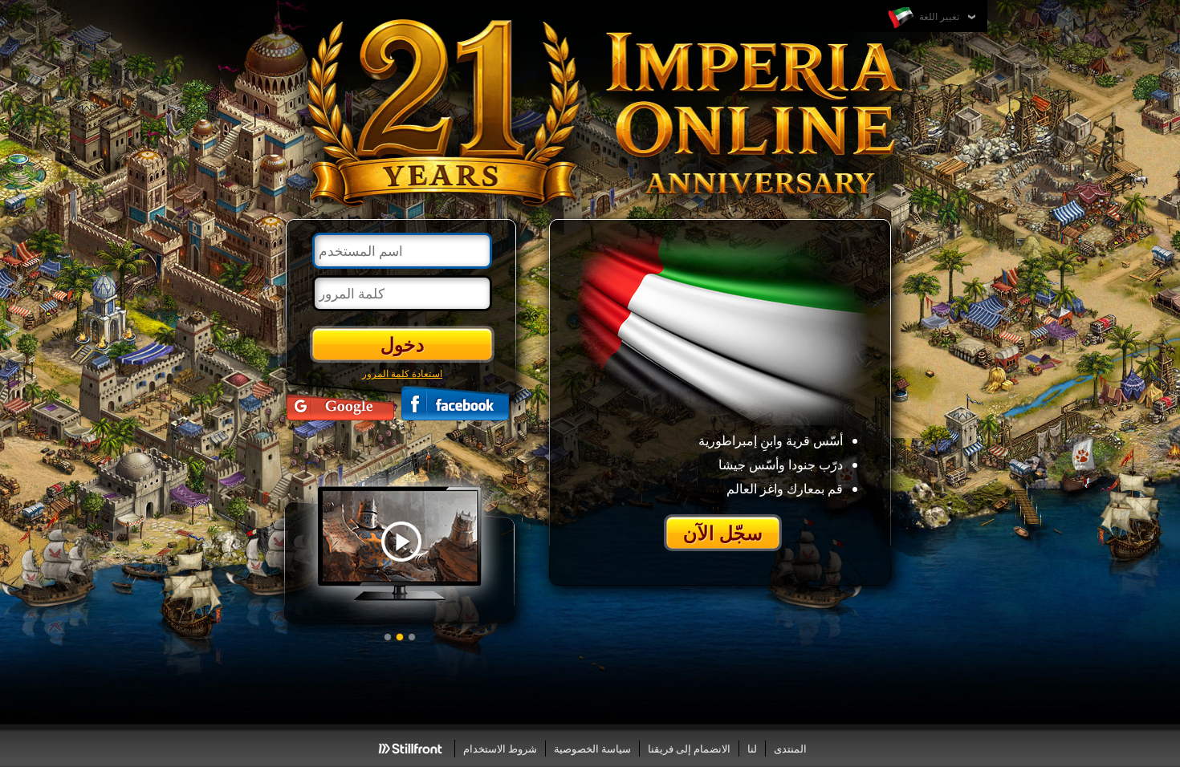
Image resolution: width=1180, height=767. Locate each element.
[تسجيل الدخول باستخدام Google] (340, 403)
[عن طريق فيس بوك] (455, 403)
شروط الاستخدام (500, 748)
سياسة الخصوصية (592, 748)
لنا (752, 748)
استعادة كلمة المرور (402, 373)
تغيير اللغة (938, 16)
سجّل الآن (723, 532)
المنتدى (790, 748)
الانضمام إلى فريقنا (689, 748)
